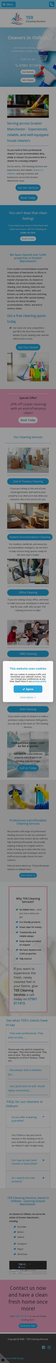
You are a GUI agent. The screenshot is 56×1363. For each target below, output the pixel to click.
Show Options (27, 697)
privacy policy (39, 681)
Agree (29, 689)
